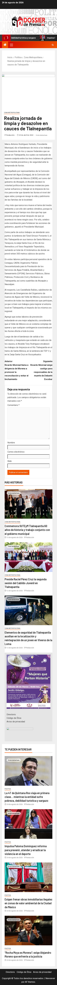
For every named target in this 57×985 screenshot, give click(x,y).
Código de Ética (14, 718)
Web (9, 461)
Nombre (11, 442)
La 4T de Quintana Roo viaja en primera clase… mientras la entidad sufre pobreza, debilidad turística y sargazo (27, 796)
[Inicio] (5, 45)
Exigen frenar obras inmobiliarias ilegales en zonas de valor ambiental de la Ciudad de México (28, 903)
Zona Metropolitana (12, 112)
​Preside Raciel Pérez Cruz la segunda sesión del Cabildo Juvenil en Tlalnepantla (26, 583)
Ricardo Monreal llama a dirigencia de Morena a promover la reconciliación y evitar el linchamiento (16, 370)
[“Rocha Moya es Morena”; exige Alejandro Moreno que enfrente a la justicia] (28, 930)
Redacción (10, 135)
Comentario (13, 405)
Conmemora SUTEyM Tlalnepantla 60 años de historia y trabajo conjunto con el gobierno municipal (27, 529)
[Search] (52, 44)
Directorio (11, 714)
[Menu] (11, 45)
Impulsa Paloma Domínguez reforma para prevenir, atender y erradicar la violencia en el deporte (26, 849)
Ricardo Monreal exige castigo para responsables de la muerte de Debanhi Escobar (41, 370)
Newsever (50, 978)
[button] (11, 45)
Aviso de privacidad (16, 721)
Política (8, 789)
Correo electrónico (16, 452)
